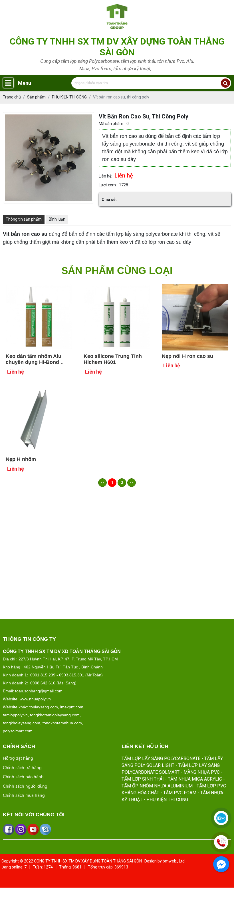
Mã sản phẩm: (111, 123)
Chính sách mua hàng (24, 795)
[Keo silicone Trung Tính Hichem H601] (117, 287)
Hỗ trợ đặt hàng (18, 758)
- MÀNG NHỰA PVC (200, 772)
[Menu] (8, 83)
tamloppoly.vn (15, 715)
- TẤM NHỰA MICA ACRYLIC (193, 779)
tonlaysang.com (43, 707)
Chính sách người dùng (25, 786)
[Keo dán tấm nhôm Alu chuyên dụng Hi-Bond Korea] (39, 287)
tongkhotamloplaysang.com (55, 715)
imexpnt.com (71, 707)
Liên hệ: (105, 176)
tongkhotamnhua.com (62, 723)
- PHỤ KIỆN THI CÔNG (166, 799)
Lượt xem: (108, 185)
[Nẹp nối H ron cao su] (195, 287)
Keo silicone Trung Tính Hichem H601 (113, 359)
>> (132, 483)
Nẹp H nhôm (21, 459)
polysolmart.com (18, 731)
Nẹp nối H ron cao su (187, 356)
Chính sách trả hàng (22, 768)
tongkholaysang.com (21, 723)
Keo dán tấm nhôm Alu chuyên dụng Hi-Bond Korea (33, 362)
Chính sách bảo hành (23, 777)
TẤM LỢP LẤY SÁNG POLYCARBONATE (161, 758)
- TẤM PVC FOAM (178, 792)
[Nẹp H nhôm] (39, 390)
